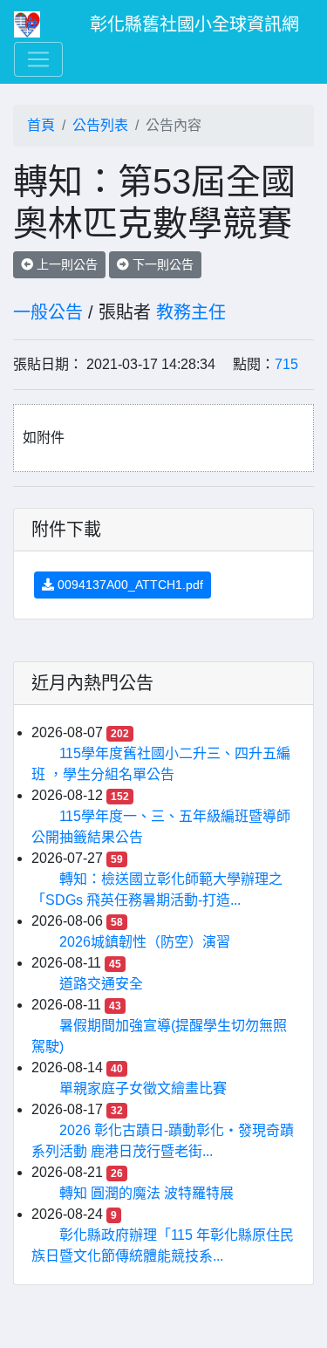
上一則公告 (65, 264)
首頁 (41, 125)
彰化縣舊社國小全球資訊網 (194, 24)
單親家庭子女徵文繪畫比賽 (143, 1088)
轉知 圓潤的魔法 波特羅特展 (146, 1193)
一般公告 (48, 312)
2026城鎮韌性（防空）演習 (144, 941)
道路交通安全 (101, 983)
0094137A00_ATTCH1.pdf (128, 585)
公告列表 (100, 125)
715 (286, 364)
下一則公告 (161, 264)
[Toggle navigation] (38, 59)
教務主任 (191, 312)
